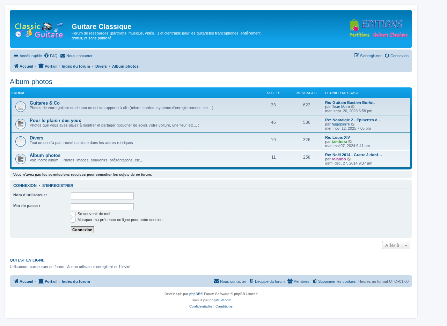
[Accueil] (42, 28)
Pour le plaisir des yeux (55, 120)
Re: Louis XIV (337, 137)
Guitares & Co (45, 103)
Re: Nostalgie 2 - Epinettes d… (353, 120)
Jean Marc (341, 107)
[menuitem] (51, 56)
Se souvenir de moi (93, 214)
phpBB (194, 294)
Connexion (25, 185)
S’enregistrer (57, 185)
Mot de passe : (26, 206)
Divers (36, 138)
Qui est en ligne (27, 260)
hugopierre (341, 124)
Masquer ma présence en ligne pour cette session (119, 220)
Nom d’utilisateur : (30, 195)
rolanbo (339, 159)
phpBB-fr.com (220, 300)
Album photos (31, 81)
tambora (339, 141)
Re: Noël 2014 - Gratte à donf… (353, 155)
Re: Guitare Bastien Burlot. (350, 102)
